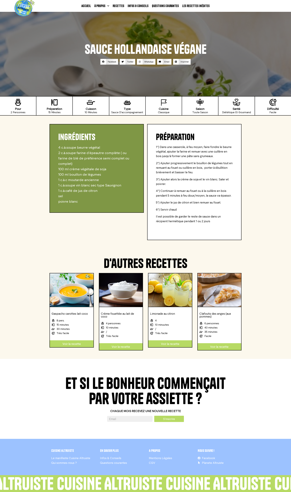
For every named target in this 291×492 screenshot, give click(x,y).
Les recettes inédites (196, 6)
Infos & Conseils (138, 6)
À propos (99, 6)
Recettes (118, 6)
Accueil (86, 6)
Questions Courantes (165, 6)
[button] (109, 62)
